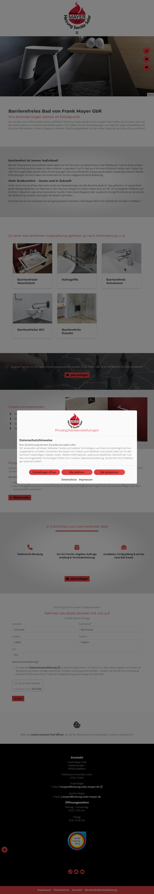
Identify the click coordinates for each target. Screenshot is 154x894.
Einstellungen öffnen (44, 472)
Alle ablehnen (77, 472)
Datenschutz (69, 479)
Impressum (85, 479)
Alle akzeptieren (109, 472)
